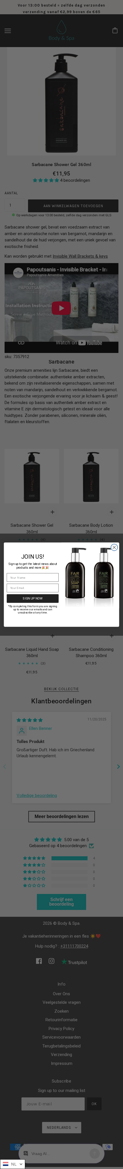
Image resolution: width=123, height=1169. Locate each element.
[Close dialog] (114, 547)
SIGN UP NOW (32, 598)
